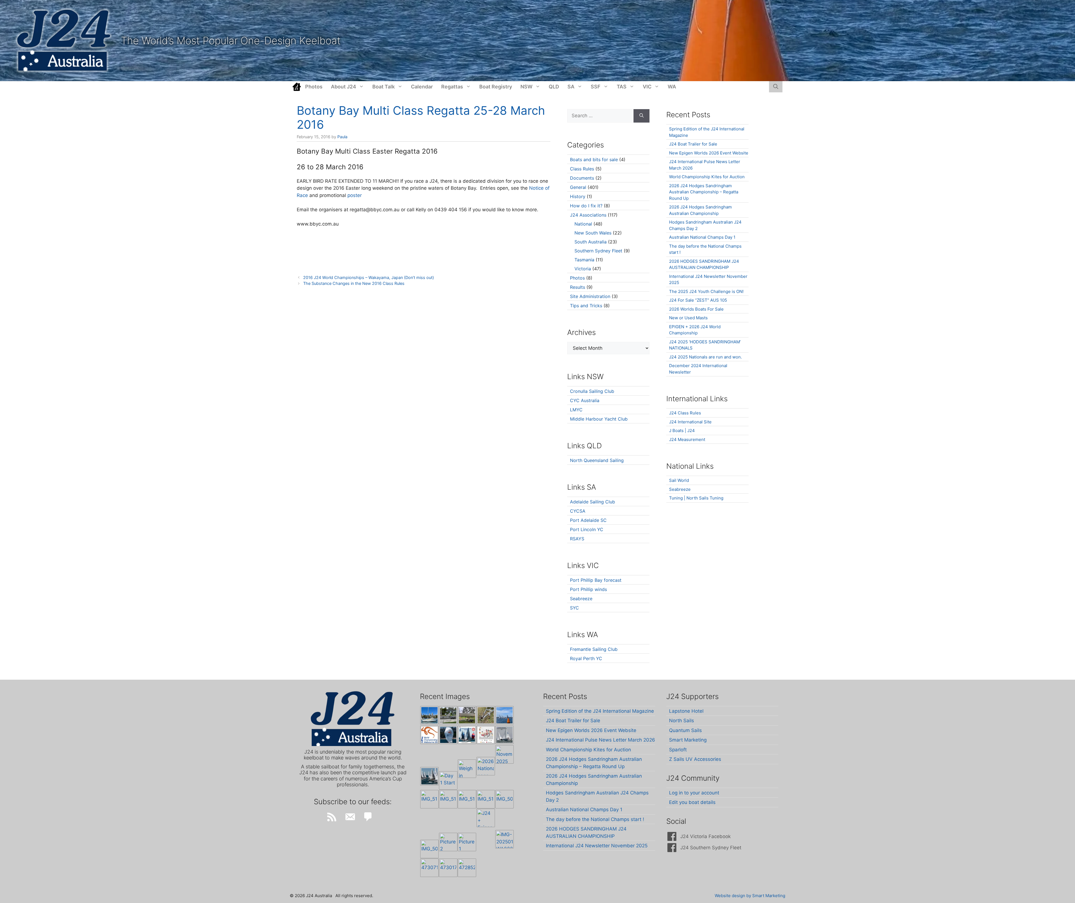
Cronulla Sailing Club (592, 391)
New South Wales (592, 233)
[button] (775, 86)
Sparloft (678, 749)
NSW (526, 87)
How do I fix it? (586, 205)
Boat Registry (495, 87)
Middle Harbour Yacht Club (599, 419)
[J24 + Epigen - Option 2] (485, 818)
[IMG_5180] (448, 799)
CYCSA (577, 511)
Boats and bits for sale (594, 159)
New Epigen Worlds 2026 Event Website (708, 153)
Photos (313, 87)
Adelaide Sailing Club (592, 502)
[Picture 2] (448, 842)
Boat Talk (383, 87)
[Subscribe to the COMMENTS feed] (368, 816)
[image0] (429, 715)
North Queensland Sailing (597, 460)
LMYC (576, 409)
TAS (622, 87)
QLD (554, 87)
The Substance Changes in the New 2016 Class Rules (354, 283)
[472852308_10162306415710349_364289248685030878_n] (467, 868)
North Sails (681, 720)
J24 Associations (588, 215)
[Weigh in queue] (467, 768)
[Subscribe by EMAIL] (350, 816)
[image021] (467, 715)
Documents (582, 178)
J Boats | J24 (682, 430)
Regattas (452, 87)
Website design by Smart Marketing (750, 895)
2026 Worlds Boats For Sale (696, 309)
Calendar (422, 87)
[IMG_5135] (467, 799)
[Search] (641, 116)
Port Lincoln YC (586, 529)
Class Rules (582, 169)
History (577, 196)
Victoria (582, 268)
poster (355, 195)
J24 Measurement (687, 439)
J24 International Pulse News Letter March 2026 (600, 740)
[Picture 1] (467, 842)
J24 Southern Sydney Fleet (710, 847)
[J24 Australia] (63, 40)
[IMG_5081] (429, 849)
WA (672, 87)
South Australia (590, 242)
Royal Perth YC (586, 658)
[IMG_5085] (504, 799)
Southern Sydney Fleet (598, 251)
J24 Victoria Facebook (705, 836)
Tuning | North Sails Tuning (696, 498)
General (578, 187)
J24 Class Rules (685, 413)
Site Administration (590, 296)
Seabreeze (581, 598)
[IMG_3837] (467, 735)
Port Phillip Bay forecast (595, 580)
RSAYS (577, 538)
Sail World (679, 480)
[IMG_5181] (429, 799)
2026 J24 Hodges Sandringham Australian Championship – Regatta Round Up (703, 192)
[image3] (448, 715)
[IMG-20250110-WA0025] (504, 839)
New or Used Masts (688, 317)
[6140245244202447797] (485, 735)
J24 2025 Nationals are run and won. (705, 357)
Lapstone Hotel (686, 711)
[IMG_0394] (485, 715)
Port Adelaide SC (588, 520)
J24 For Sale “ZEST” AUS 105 (698, 300)
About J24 (343, 87)
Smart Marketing (688, 740)
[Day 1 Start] (429, 776)
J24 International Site (690, 421)
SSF (595, 87)
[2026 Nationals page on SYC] (485, 766)
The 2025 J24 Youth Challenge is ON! (706, 291)
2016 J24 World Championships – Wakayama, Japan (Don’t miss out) (368, 277)
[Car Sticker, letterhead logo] (429, 735)
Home (297, 86)
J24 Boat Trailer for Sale (693, 144)
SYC (574, 608)
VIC (647, 87)
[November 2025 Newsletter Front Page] (504, 754)
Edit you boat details (692, 802)
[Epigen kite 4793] (448, 735)
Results (577, 287)
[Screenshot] (504, 735)
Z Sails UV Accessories (695, 759)
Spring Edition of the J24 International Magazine (600, 711)
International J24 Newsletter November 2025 (597, 845)
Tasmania (584, 259)
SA (570, 87)
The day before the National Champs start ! (595, 819)
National (583, 224)
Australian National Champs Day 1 (702, 237)
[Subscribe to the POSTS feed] (331, 816)
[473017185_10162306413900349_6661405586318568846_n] (448, 868)
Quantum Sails (685, 730)
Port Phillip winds (588, 589)
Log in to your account (694, 793)
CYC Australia (584, 400)
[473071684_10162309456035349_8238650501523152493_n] (429, 868)
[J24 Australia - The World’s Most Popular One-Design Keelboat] (504, 715)
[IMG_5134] (485, 799)
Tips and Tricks (586, 305)
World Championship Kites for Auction (707, 176)
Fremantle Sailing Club (594, 649)
